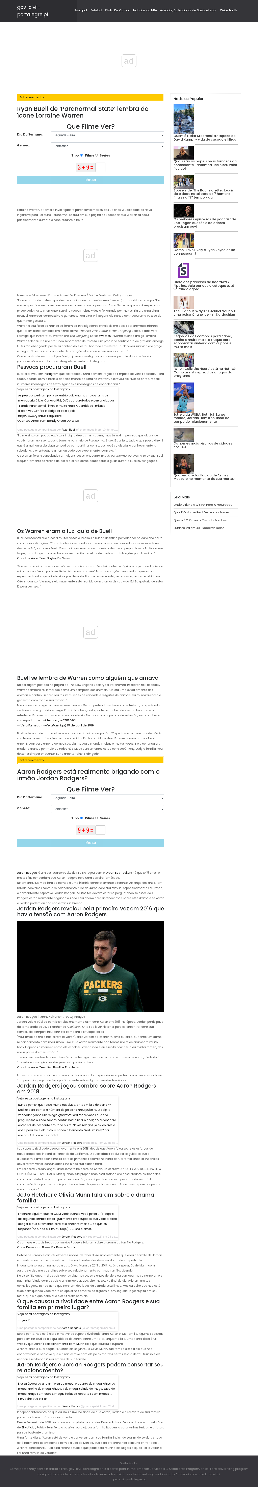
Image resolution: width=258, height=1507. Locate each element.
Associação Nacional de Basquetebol (188, 10)
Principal (81, 10)
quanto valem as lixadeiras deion (199, 528)
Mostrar (90, 180)
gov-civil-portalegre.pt (129, 1479)
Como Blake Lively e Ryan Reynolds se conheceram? (204, 252)
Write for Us (229, 10)
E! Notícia (28, 1427)
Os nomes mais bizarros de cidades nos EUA (203, 445)
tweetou (105, 336)
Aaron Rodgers (27, 873)
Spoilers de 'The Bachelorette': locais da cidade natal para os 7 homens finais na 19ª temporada (204, 194)
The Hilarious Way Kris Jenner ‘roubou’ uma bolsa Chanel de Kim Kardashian (205, 313)
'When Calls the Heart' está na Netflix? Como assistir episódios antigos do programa (205, 372)
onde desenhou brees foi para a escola (46, 1247)
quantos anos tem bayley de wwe (43, 558)
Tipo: (75, 155)
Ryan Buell (68, 429)
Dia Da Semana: (30, 134)
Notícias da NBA (145, 10)
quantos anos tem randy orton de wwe (48, 420)
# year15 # (26, 1320)
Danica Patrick (71, 1406)
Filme (89, 155)
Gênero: (24, 145)
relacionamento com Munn (64, 1344)
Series (104, 155)
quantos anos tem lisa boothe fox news (48, 1067)
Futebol (96, 10)
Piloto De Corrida (117, 10)
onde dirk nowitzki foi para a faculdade (203, 504)
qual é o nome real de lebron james (202, 512)
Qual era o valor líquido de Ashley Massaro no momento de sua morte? (204, 477)
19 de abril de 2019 (80, 725)
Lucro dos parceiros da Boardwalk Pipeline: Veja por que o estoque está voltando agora (204, 285)
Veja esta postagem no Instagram (43, 389)
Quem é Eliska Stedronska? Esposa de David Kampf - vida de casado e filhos (205, 137)
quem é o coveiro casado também (201, 520)
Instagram (51, 374)
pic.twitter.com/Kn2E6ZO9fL (56, 720)
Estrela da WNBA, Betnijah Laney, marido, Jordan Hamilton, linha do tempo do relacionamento (201, 418)
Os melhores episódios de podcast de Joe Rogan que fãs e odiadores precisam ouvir (205, 223)
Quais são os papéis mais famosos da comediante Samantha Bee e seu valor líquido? (205, 165)
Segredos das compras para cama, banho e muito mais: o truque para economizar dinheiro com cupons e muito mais (203, 341)
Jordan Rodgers (72, 1142)
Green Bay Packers (119, 873)
